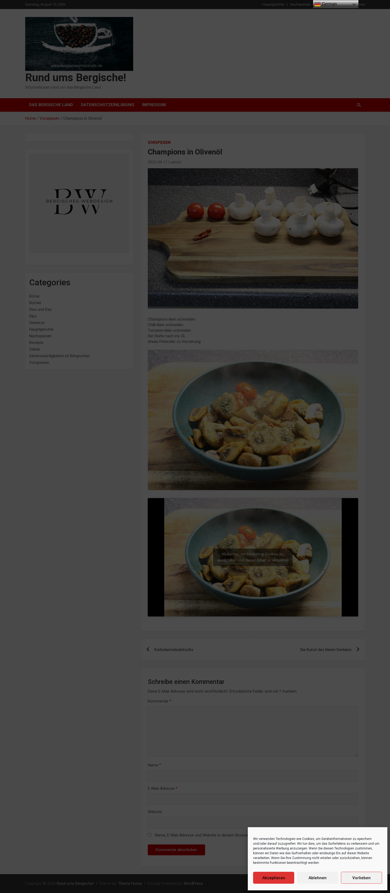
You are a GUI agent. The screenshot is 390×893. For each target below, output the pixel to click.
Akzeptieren (273, 877)
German (329, 4)
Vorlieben (361, 877)
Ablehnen (318, 877)
